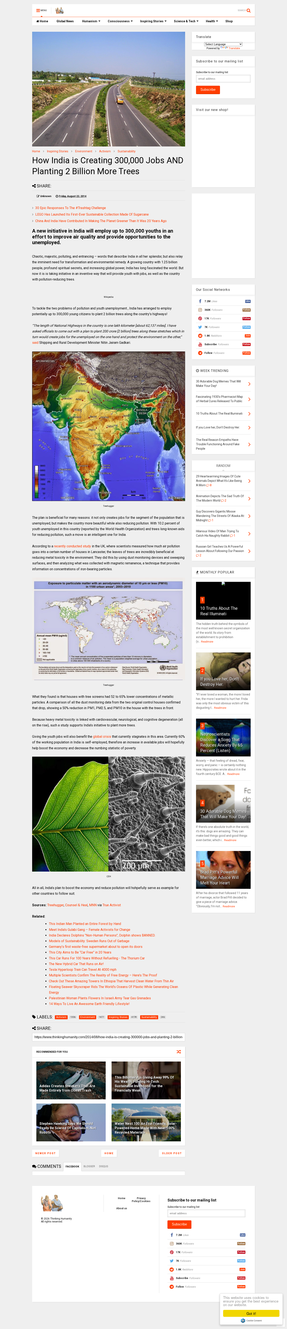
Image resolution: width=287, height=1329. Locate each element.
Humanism (89, 21)
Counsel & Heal (76, 905)
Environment (83, 151)
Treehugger (55, 905)
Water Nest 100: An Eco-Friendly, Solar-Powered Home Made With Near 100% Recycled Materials (146, 1128)
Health (210, 21)
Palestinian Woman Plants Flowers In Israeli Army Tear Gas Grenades (100, 998)
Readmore (207, 641)
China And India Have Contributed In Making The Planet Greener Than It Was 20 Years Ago (101, 221)
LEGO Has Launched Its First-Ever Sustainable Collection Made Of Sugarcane (92, 214)
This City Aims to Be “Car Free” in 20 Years (80, 952)
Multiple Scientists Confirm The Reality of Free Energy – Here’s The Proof (103, 975)
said (35, 343)
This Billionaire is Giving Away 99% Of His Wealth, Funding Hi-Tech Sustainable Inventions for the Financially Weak (144, 1083)
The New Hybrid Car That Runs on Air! (76, 964)
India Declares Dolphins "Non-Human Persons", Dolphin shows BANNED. (102, 935)
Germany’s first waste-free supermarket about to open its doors (95, 947)
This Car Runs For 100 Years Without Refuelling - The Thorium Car (97, 958)
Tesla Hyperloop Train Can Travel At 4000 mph (82, 970)
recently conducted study (72, 546)
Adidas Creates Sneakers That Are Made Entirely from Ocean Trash (67, 1088)
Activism (105, 151)
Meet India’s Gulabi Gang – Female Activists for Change (89, 930)
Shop (229, 21)
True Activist (112, 905)
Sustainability (127, 151)
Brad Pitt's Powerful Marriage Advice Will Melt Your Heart (219, 877)
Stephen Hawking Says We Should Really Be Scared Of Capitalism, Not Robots (67, 1128)
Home (43, 21)
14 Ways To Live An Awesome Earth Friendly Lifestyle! (89, 1004)
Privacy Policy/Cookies (141, 1200)
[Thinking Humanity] (59, 12)
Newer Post (45, 1153)
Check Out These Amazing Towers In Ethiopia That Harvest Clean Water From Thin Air (111, 981)
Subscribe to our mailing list (212, 72)
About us (121, 1208)
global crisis (102, 737)
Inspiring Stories (151, 21)
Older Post (172, 1153)
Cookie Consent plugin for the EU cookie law (251, 1320)
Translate (234, 48)
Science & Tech (184, 21)
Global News (65, 21)
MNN (93, 905)
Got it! (251, 1313)
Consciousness (119, 21)
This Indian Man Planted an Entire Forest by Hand (85, 924)
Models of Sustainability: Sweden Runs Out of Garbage (89, 941)
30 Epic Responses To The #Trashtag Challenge (70, 208)
